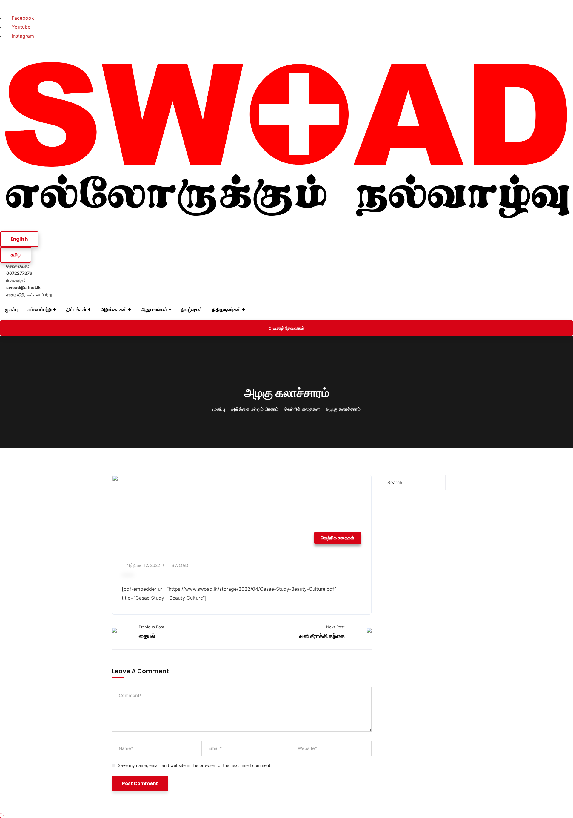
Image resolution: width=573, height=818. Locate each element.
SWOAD (180, 565)
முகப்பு (218, 409)
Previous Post (151, 626)
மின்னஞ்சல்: (23, 284)
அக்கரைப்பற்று (29, 294)
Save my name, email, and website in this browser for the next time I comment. (195, 765)
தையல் (147, 636)
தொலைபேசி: (19, 269)
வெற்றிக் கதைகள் (302, 409)
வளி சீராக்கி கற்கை (322, 636)
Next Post (335, 626)
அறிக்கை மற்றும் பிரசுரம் (254, 409)
